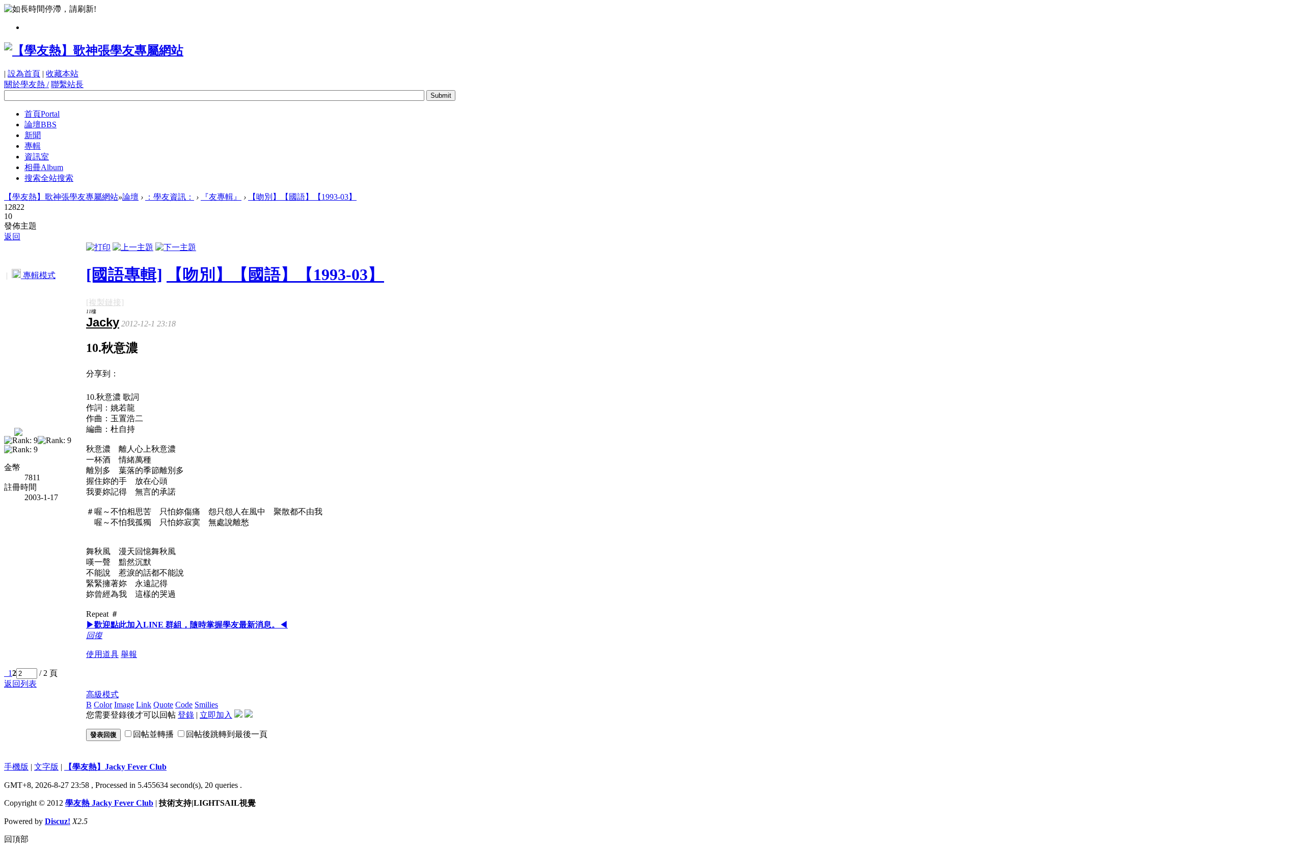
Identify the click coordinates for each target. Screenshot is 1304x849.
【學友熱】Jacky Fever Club (115, 766)
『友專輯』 (221, 197)
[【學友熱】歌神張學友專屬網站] (93, 50)
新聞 (32, 135)
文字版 (46, 766)
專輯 (32, 146)
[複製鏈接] (105, 302)
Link (143, 704)
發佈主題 (20, 226)
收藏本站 (62, 73)
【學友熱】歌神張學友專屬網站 (61, 197)
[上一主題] (133, 247)
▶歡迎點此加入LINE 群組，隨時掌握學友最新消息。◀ (187, 624)
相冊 (43, 167)
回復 (94, 635)
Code (184, 704)
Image (124, 704)
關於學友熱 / (26, 84)
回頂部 (16, 839)
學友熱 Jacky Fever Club (109, 803)
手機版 (16, 766)
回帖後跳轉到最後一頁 (226, 734)
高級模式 (102, 694)
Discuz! (57, 821)
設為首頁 (24, 73)
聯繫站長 (67, 84)
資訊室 (36, 156)
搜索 (48, 178)
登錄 (186, 714)
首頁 (42, 113)
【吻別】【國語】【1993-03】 (302, 197)
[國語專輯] (124, 274)
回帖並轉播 (153, 734)
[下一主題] (175, 247)
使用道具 (102, 654)
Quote (163, 704)
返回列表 (20, 683)
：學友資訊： (169, 197)
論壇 (40, 124)
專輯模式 (38, 275)
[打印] (98, 247)
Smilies (206, 704)
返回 (12, 236)
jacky (102, 322)
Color (103, 704)
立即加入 (216, 714)
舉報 (129, 654)
